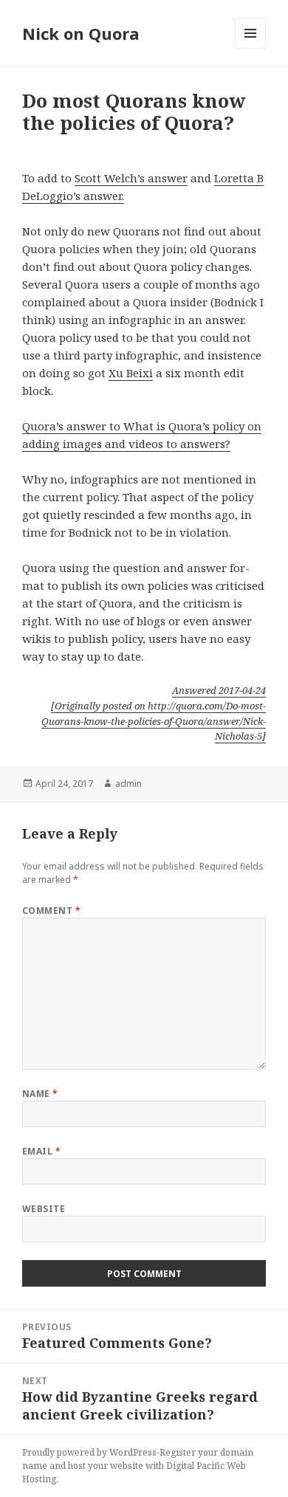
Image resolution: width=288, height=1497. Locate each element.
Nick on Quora (81, 33)
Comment (51, 910)
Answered (219, 690)
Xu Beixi (131, 372)
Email (41, 1151)
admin (128, 783)
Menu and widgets (251, 48)
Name (40, 1093)
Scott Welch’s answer (131, 178)
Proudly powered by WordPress (89, 1452)
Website (43, 1208)
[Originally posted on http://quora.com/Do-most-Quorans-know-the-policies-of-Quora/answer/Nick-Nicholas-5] (153, 721)
